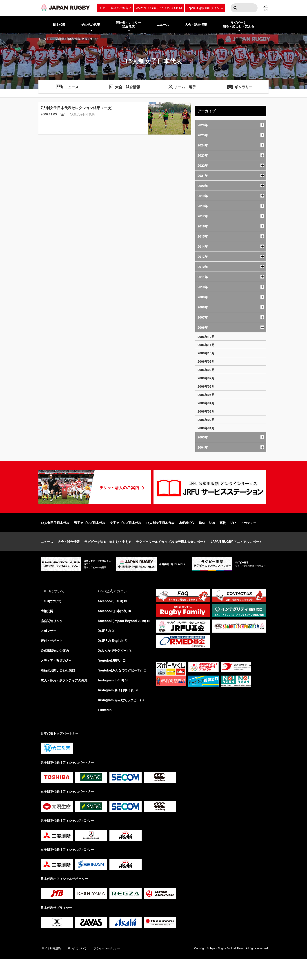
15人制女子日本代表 (64, 39)
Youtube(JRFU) (110, 660)
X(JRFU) (104, 630)
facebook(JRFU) (110, 601)
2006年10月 (206, 353)
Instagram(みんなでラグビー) (119, 700)
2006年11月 (206, 344)
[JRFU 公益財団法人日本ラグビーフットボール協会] (65, 7)
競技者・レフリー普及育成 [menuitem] (128, 24)
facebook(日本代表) (112, 611)
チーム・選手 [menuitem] (185, 86)
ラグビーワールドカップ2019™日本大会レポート (171, 541)
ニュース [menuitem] (163, 24)
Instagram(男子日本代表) (116, 690)
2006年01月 (206, 428)
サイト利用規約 (51, 948)
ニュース (47, 541)
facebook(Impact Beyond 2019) (122, 620)
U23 (202, 522)
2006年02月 (206, 419)
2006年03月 (206, 411)
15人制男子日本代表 (55, 522)
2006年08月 (206, 369)
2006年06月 (206, 386)
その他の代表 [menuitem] (90, 24)
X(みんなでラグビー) (113, 650)
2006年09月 (206, 361)
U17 (233, 522)
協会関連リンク (52, 620)
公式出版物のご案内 (55, 650)
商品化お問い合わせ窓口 (58, 670)
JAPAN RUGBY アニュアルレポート (236, 541)
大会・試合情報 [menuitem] (196, 24)
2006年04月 (206, 403)
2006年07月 (206, 378)
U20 (212, 522)
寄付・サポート (52, 640)
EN (266, 10)
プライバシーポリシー (106, 948)
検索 (235, 7)
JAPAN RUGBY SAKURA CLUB (157, 8)
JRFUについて (51, 601)
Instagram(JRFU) (111, 680)
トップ (42, 39)
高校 (223, 522)
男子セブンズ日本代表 (89, 522)
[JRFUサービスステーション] (210, 487)
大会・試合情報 (69, 541)
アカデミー (248, 522)
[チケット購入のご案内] (94, 487)
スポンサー (48, 630)
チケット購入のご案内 (113, 8)
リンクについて (77, 948)
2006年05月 (206, 394)
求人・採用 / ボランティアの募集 (64, 680)
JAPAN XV (186, 522)
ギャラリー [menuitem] (244, 86)
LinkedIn (105, 709)
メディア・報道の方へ (56, 660)
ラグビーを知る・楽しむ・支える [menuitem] (238, 24)
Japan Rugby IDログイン (203, 8)
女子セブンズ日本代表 (125, 522)
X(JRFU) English (110, 640)
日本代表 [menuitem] (59, 24)
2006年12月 (206, 336)
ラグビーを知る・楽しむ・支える (107, 541)
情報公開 (47, 611)
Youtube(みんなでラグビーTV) (120, 670)
